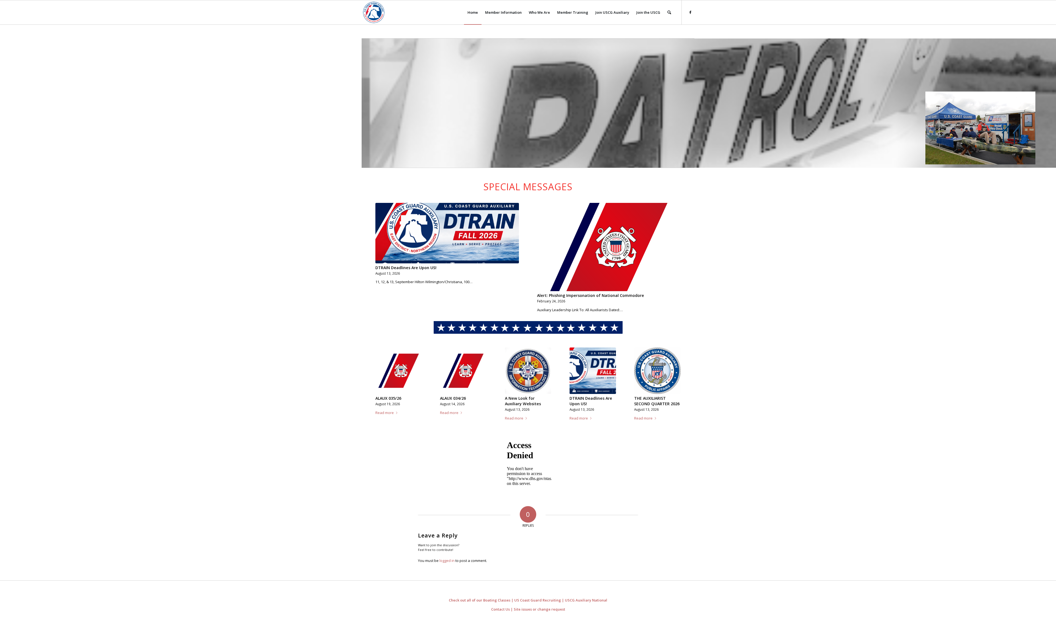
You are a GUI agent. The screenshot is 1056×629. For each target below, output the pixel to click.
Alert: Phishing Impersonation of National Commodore (590, 295)
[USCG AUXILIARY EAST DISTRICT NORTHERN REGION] (374, 12)
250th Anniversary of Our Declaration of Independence (590, 404)
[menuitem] (473, 12)
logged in (447, 566)
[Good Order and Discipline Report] (463, 370)
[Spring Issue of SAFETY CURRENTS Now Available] (398, 370)
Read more (384, 423)
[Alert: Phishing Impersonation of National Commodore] (609, 247)
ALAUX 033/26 (518, 398)
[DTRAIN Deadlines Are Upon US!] (447, 233)
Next (672, 377)
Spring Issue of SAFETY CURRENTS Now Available (397, 404)
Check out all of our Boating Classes (479, 605)
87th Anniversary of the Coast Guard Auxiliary (653, 404)
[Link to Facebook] (690, 12)
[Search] (669, 12)
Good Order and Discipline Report (456, 401)
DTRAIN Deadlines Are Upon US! (405, 267)
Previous (383, 377)
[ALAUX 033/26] (528, 370)
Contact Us (500, 614)
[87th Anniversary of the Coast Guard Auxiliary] (657, 370)
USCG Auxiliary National (586, 605)
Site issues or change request (539, 614)
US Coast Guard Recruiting (537, 605)
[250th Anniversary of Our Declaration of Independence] (593, 370)
